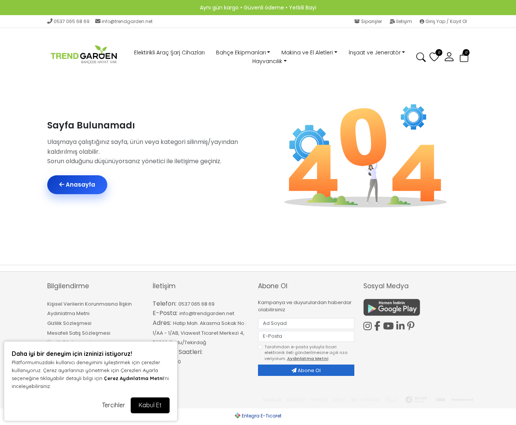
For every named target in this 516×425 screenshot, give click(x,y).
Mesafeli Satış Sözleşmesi (78, 333)
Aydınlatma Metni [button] (307, 358)
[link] (258, 7)
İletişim (404, 21)
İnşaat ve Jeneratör (375, 52)
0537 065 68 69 (72, 21)
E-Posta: (165, 313)
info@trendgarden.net (127, 21)
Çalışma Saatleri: (177, 352)
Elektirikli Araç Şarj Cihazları (169, 52)
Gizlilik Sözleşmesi (69, 323)
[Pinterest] (412, 326)
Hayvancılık (267, 61)
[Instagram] (368, 325)
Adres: (162, 322)
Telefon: (164, 303)
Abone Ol (309, 370)
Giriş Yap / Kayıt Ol (445, 21)
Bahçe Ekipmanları (241, 52)
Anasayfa (79, 185)
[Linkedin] (401, 325)
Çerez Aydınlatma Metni (134, 378)
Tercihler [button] (113, 405)
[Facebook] (378, 325)
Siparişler (371, 21)
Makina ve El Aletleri (307, 52)
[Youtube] (389, 325)
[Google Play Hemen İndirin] (411, 307)
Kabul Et (150, 405)
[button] (464, 57)
